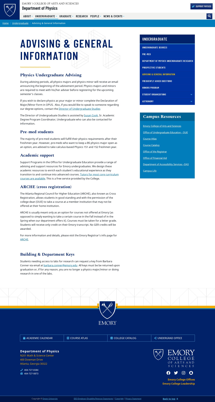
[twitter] (176, 373)
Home (6, 23)
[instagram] (183, 373)
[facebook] (168, 373)
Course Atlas (150, 138)
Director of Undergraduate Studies (79, 109)
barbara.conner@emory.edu (60, 265)
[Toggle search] (209, 16)
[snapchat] (191, 373)
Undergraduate (20, 23)
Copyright (119, 398)
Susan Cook (91, 115)
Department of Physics (39, 8)
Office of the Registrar (155, 151)
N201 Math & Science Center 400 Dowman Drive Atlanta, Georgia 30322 (37, 359)
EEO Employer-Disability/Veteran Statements (93, 398)
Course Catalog (151, 145)
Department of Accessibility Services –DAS (166, 164)
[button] (28, 16)
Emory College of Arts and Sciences (162, 126)
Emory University (50, 398)
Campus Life (149, 170)
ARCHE (24, 239)
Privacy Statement (133, 398)
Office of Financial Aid (155, 158)
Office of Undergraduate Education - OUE (165, 132)
